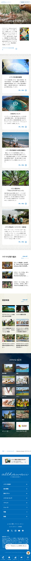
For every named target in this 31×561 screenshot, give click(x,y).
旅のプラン (15, 559)
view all (25, 256)
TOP (3, 451)
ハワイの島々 (3, 559)
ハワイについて (10, 451)
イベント (6, 503)
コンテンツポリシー (13, 526)
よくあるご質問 (10, 524)
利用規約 (20, 526)
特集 (5, 512)
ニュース (21, 559)
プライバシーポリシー (19, 524)
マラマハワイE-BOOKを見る (8, 48)
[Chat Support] (28, 553)
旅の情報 (9, 559)
